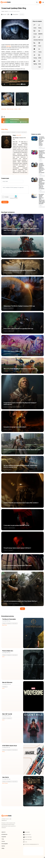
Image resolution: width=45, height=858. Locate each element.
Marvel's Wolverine (7, 682)
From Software (10, 109)
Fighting (35, 63)
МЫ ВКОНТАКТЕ (28, 834)
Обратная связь (28, 839)
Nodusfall (10, 272)
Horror (39, 45)
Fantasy (35, 57)
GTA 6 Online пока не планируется (13, 351)
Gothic (10, 429)
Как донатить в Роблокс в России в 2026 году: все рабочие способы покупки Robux (42, 154)
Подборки (4, 836)
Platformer (40, 39)
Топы (3, 839)
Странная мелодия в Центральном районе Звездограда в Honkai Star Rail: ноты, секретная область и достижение (42, 183)
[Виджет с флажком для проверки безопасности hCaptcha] (9, 197)
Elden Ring (21, 14)
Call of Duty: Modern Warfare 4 (13, 603)
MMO (35, 45)
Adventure (36, 39)
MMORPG (40, 33)
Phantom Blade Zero (7, 650)
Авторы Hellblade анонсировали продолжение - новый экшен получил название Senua (20, 466)
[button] (37, 2)
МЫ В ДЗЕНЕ (27, 832)
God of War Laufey (11, 567)
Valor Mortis (5, 777)
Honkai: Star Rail (41, 175)
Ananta (10, 232)
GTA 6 (10, 353)
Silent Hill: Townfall (11, 527)
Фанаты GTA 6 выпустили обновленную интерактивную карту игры (22, 449)
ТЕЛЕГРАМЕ (24, 122)
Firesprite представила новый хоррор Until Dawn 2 (17, 548)
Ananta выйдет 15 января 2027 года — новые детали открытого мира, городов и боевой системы (21, 229)
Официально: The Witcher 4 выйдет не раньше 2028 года (19, 306)
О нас (25, 841)
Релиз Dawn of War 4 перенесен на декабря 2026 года (18, 328)
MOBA (39, 57)
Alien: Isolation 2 (11, 505)
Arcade (35, 33)
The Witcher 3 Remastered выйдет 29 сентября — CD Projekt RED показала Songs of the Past (21, 251)
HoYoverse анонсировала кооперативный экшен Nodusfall (19, 270)
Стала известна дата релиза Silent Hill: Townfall (16, 525)
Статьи (3, 841)
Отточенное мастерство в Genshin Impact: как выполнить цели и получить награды (42, 141)
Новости (5, 232)
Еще (22, 608)
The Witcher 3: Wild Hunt (12, 255)
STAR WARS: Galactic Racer (9, 745)
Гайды (40, 146)
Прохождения (5, 843)
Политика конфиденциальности (31, 844)
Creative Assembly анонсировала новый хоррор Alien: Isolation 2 (21, 502)
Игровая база (4, 834)
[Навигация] (43, 2)
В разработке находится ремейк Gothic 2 (15, 427)
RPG (20, 109)
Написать (5, 202)
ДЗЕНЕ (6, 122)
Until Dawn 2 (11, 550)
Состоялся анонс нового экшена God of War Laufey (18, 565)
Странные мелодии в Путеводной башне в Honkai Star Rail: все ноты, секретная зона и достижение (42, 168)
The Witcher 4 (11, 308)
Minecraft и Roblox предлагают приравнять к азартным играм (20, 368)
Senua (10, 469)
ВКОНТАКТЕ (14, 122)
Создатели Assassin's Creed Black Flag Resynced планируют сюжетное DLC (20, 403)
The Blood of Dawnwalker (9, 619)
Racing (39, 27)
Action (16, 109)
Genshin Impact (41, 148)
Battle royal (39, 65)
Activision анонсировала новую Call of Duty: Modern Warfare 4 (20, 601)
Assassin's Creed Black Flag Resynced (15, 406)
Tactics (39, 51)
